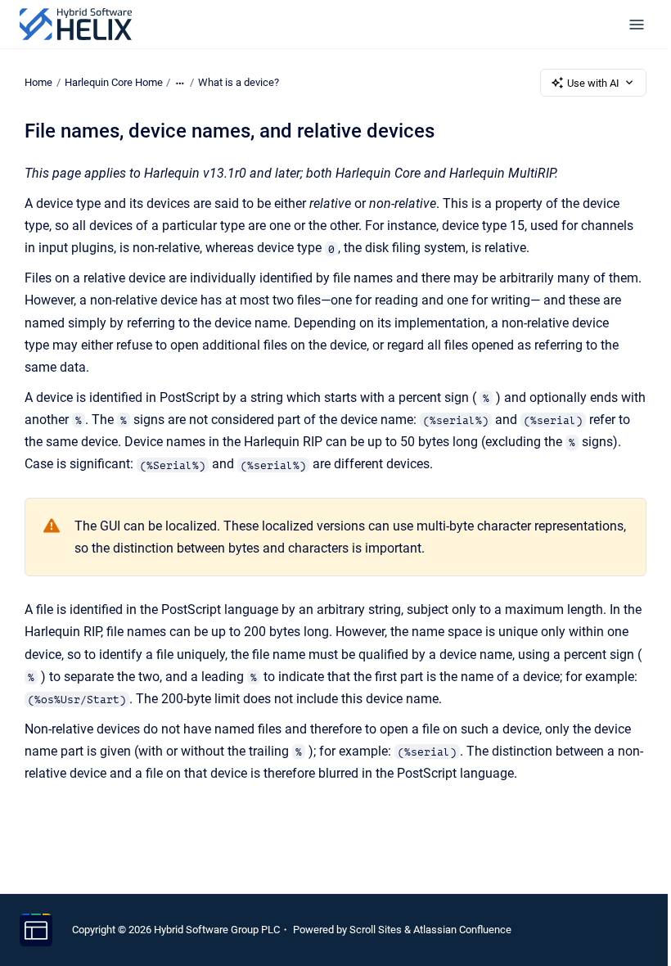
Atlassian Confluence (462, 929)
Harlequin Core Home (114, 82)
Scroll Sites (375, 929)
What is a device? (238, 82)
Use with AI (593, 83)
